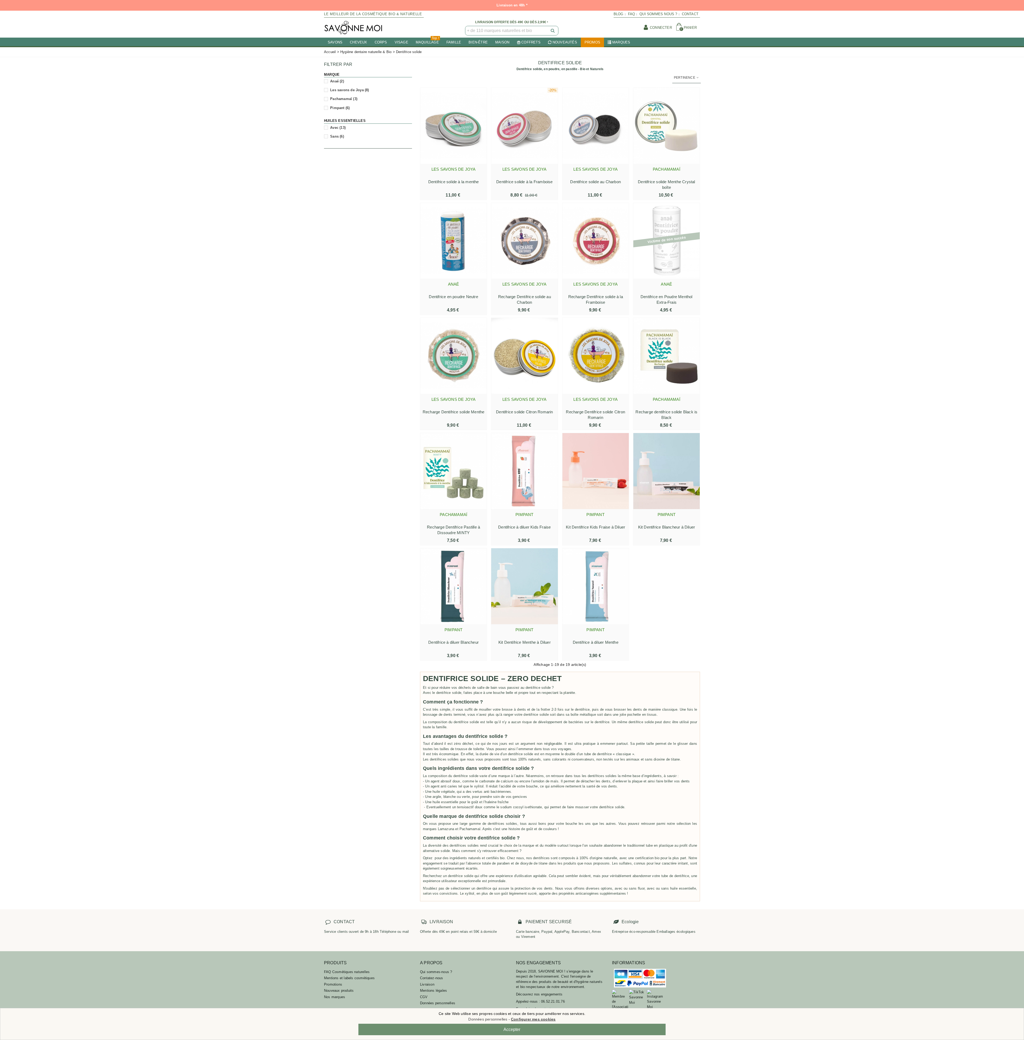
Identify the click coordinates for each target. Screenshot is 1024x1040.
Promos (592, 42)
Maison (502, 42)
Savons (335, 42)
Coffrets (531, 42)
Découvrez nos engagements (539, 994)
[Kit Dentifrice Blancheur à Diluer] (666, 471)
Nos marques (334, 997)
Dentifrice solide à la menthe (453, 181)
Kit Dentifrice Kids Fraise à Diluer (595, 527)
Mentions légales (433, 991)
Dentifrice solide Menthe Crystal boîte (666, 184)
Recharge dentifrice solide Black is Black (666, 415)
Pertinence (685, 77)
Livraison (427, 984)
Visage (401, 42)
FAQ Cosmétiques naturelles (347, 972)
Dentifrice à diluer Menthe (595, 642)
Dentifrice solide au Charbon (595, 181)
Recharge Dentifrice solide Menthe (454, 412)
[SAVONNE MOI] (353, 28)
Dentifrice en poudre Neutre (453, 296)
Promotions (333, 984)
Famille (453, 42)
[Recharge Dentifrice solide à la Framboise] (595, 241)
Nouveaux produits (339, 991)
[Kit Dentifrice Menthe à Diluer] (524, 586)
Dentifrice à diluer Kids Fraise (524, 527)
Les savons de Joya (349, 90)
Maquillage (427, 41)
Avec (338, 128)
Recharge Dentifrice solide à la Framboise (595, 299)
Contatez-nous (431, 978)
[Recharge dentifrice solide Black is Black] (666, 356)
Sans (337, 136)
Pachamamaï (343, 99)
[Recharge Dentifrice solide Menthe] (453, 356)
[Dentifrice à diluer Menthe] (595, 586)
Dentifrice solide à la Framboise (524, 181)
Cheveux (358, 42)
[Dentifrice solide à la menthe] (453, 126)
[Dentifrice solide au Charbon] (595, 126)
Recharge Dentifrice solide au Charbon (524, 299)
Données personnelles (437, 1003)
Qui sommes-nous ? (436, 972)
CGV (424, 997)
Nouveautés (565, 42)
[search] (553, 30)
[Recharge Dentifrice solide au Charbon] (524, 241)
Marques (621, 42)
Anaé (337, 81)
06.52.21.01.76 (553, 1001)
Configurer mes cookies (533, 1019)
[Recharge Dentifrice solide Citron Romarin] (595, 356)
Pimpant (340, 108)
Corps (381, 42)
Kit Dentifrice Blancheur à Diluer (666, 527)
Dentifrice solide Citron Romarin (524, 412)
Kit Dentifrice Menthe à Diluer (524, 642)
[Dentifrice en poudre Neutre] (453, 241)
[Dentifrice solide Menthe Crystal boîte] (666, 126)
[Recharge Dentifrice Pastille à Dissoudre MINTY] (453, 471)
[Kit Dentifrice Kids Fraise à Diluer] (595, 471)
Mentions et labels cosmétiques (349, 978)
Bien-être (478, 42)
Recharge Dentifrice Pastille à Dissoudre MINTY (453, 530)
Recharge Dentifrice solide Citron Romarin (595, 415)
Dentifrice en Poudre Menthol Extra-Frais (667, 299)
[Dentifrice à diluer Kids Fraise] (524, 471)
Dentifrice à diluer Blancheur (453, 642)
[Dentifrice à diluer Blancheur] (453, 586)
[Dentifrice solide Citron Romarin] (524, 356)
